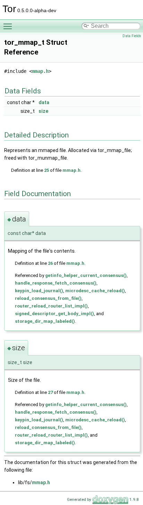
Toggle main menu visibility (9, 26)
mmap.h (40, 71)
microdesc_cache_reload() (95, 290)
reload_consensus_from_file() (48, 298)
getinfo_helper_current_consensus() (86, 275)
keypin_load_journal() (39, 290)
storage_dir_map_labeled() (45, 321)
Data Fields (132, 36)
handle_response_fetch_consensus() (55, 283)
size (43, 111)
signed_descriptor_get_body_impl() (54, 313)
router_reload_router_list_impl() (51, 306)
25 (46, 170)
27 (50, 392)
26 (50, 263)
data (44, 102)
